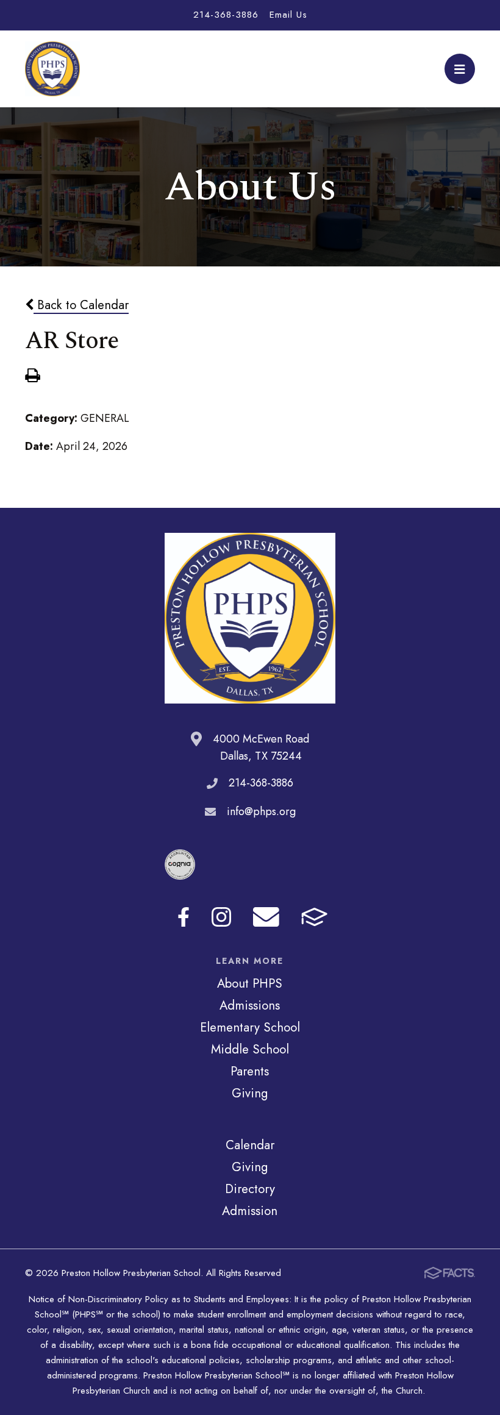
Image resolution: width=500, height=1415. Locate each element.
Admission (249, 1211)
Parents (249, 1071)
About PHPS (249, 983)
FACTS (314, 917)
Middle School (250, 1049)
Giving (250, 1093)
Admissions (250, 1005)
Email (266, 917)
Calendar (250, 1145)
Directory (250, 1189)
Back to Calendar (81, 305)
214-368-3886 (226, 14)
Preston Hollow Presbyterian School (52, 68)
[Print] (32, 377)
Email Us (288, 14)
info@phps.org (261, 811)
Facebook (183, 917)
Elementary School (250, 1027)
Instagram (221, 917)
